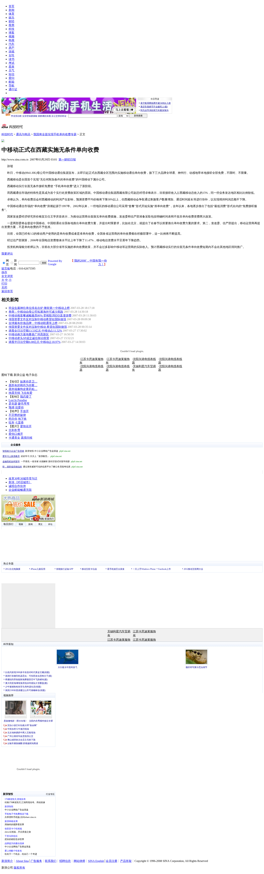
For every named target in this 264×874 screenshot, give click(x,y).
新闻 (11, 10)
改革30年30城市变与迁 (23, 478)
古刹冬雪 (14, 430)
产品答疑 (126, 860)
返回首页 (7, 291)
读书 (11, 59)
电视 (11, 40)
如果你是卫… (28, 381)
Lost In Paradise (18, 400)
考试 (11, 62)
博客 (11, 32)
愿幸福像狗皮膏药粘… (23, 389)
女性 (11, 55)
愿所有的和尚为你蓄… (23, 385)
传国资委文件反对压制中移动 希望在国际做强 (38, 326)
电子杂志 (31, 374)
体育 (11, 13)
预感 (11, 407)
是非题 (13, 403)
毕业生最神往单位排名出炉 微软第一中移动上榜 (39, 307)
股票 (11, 25)
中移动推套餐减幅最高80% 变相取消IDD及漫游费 (40, 315)
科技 (11, 28)
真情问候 (26, 437)
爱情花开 (26, 426)
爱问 (11, 78)
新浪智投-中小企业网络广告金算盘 (36, 451)
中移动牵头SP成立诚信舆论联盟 (29, 338)
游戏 (11, 51)
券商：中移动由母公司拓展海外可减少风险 (36, 311)
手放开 (24, 411)
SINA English (96, 860)
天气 (11, 70)
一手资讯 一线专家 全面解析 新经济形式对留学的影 (42, 461)
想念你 (13, 418)
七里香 (19, 422)
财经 (11, 21)
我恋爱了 (26, 396)
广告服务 (36, 860)
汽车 (11, 44)
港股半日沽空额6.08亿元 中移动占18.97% (35, 341)
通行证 (13, 89)
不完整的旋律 (17, 414)
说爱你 (19, 407)
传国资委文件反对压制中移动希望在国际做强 (37, 319)
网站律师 (79, 860)
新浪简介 (7, 860)
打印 (4, 283)
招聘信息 (65, 860)
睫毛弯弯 (23, 403)
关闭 (4, 287)
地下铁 (22, 418)
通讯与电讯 (23, 134)
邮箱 (11, 81)
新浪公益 (19, 374)
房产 (11, 47)
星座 (11, 66)
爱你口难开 (16, 433)
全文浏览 (7, 276)
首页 (11, 6)
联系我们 (50, 860)
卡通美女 (14, 437)
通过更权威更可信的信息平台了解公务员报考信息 (43, 466)
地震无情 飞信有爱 (20, 392)
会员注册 (111, 860)
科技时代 (7, 134)
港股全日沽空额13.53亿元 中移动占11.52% (35, 330)
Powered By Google (55, 262)
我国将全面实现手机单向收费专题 (55, 134)
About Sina (22, 860)
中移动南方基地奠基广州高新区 (29, 334)
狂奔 (11, 422)
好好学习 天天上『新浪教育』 (32, 456)
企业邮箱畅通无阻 (20, 489)
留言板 (5, 268)
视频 (11, 36)
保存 (4, 272)
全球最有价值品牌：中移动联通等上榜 (33, 323)
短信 (11, 74)
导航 (11, 85)
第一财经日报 (67, 159)
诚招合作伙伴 (17, 486)
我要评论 (7, 253)
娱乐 (11, 17)
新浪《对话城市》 (20, 482)
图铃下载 (7, 374)
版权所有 (19, 867)
